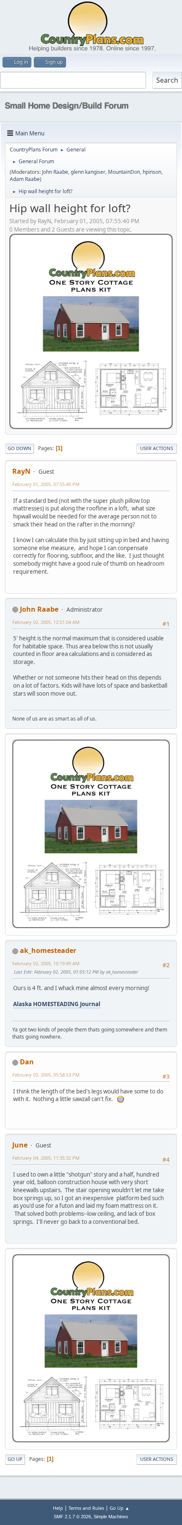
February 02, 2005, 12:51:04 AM (46, 622)
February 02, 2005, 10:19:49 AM (46, 963)
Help (58, 1508)
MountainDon (124, 171)
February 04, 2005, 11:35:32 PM (46, 1158)
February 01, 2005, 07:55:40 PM (46, 484)
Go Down (19, 448)
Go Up (15, 1459)
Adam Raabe (25, 179)
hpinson (152, 171)
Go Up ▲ (120, 1508)
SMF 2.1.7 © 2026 (72, 1516)
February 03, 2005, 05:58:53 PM (46, 1075)
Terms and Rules (86, 1508)
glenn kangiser (88, 171)
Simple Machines (111, 1516)
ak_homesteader (48, 950)
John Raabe (55, 171)
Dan (27, 1061)
